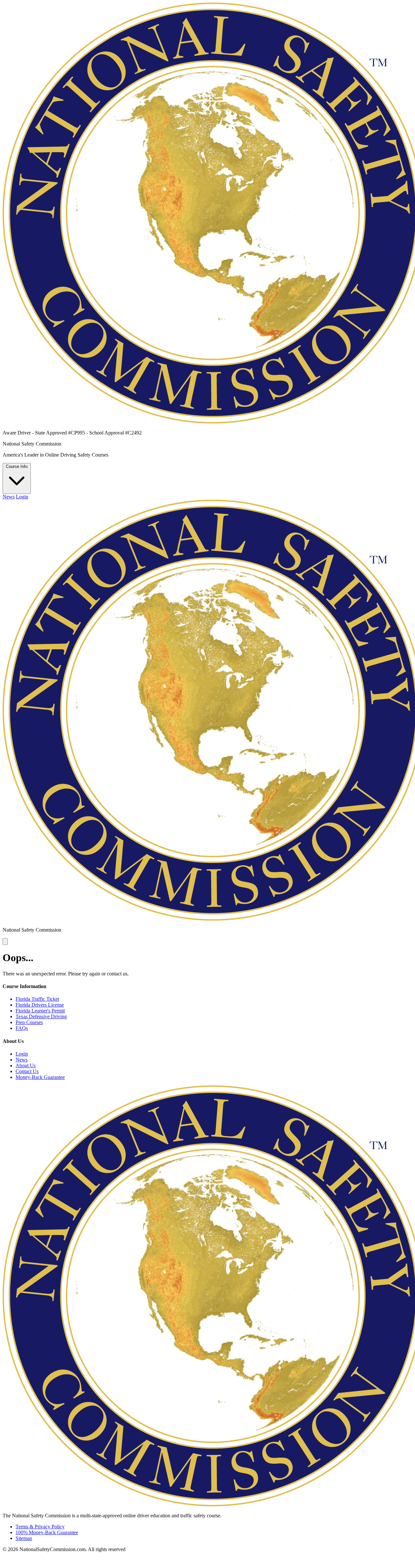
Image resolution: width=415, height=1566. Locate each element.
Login (22, 496)
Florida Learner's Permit (40, 1010)
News (9, 496)
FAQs (22, 1028)
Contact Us (27, 1071)
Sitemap (24, 1538)
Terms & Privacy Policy (40, 1526)
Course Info (17, 466)
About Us (26, 1065)
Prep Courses (29, 1022)
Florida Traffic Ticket (37, 999)
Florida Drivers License (40, 1005)
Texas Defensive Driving (41, 1016)
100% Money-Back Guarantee (47, 1532)
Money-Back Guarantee (40, 1077)
